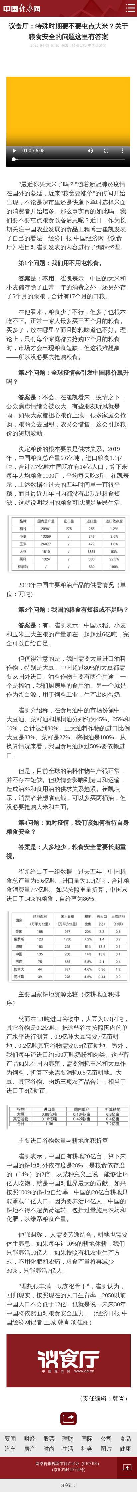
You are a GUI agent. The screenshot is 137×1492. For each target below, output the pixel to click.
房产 (29, 1449)
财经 (29, 1439)
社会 (87, 1449)
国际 (87, 1439)
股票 (49, 1439)
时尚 (49, 1449)
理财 (67, 1439)
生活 (67, 1449)
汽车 (10, 1449)
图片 (106, 1449)
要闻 (10, 1439)
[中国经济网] (21, 8)
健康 (125, 1449)
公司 (106, 1439)
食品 (125, 1439)
